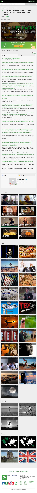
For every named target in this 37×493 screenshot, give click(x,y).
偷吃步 (14, 50)
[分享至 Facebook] (5, 16)
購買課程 (29, 1)
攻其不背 (21, 481)
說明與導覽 (30, 482)
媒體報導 (25, 484)
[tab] (9, 55)
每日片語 (21, 483)
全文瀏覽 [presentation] (3, 55)
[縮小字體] (35, 53)
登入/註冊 (33, 1)
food (4, 50)
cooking (10, 50)
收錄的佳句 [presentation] (5, 175)
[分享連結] (8, 16)
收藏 (2, 10)
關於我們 (25, 483)
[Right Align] (36, 1)
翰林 (25, 482)
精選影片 (21, 482)
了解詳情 (18, 46)
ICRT (25, 481)
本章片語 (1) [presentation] (21, 55)
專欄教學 (21, 484)
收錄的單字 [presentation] (22, 175)
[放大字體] (33, 53)
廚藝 (2, 50)
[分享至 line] (7, 16)
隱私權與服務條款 (31, 481)
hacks (17, 50)
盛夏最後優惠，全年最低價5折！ (12, 37)
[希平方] (3, 1)
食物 (7, 50)
